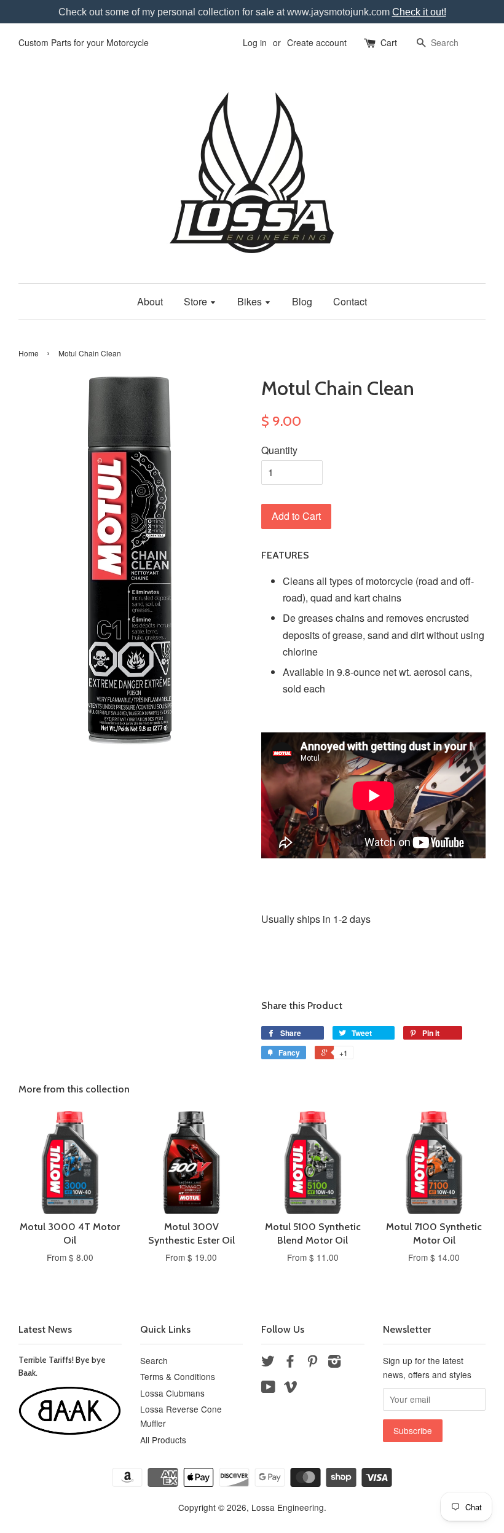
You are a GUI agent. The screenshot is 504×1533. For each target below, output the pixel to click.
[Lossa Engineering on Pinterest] (312, 1363)
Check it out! (419, 12)
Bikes (250, 301)
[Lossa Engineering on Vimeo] (290, 1388)
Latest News (45, 1329)
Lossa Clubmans (172, 1393)
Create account (317, 42)
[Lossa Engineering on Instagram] (334, 1363)
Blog (302, 301)
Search (154, 1360)
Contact (350, 301)
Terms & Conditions (177, 1376)
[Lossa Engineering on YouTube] (268, 1388)
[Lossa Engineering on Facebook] (290, 1363)
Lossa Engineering (287, 1507)
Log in (255, 42)
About (150, 301)
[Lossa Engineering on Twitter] (268, 1363)
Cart (388, 42)
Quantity (279, 450)
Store (197, 301)
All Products (163, 1439)
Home (28, 353)
